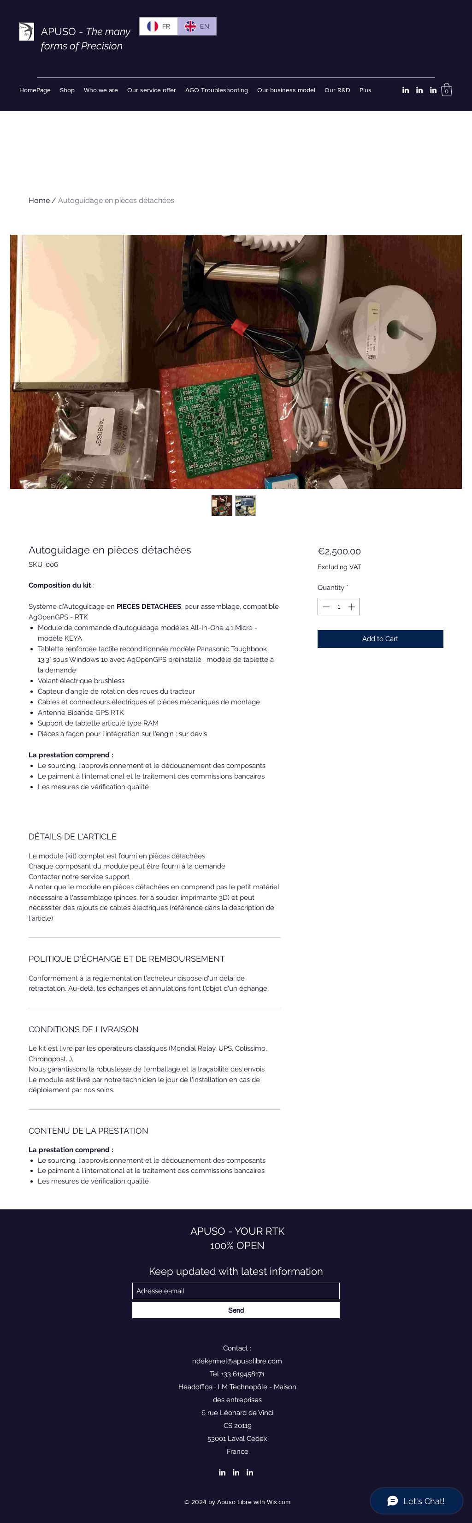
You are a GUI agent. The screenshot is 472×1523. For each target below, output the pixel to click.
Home (39, 200)
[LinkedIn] (405, 90)
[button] (446, 89)
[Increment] (352, 606)
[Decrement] (325, 606)
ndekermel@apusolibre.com (237, 1361)
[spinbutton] (338, 606)
